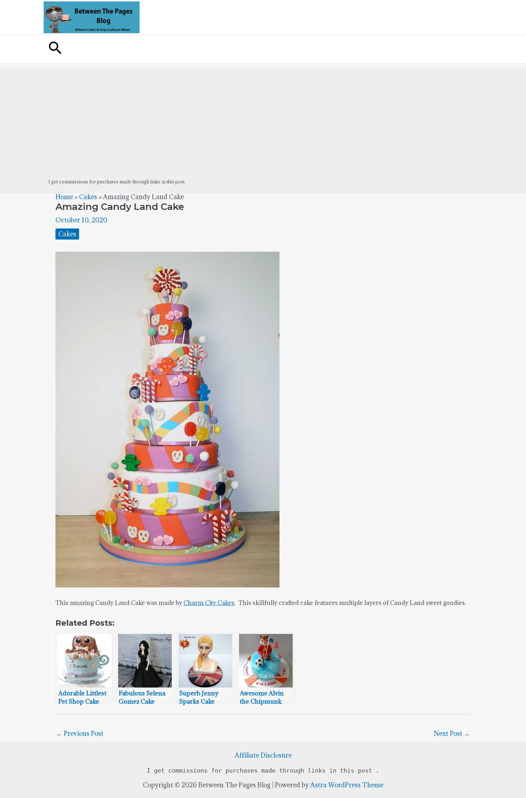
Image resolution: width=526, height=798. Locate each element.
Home (64, 197)
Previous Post (79, 733)
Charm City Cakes (209, 603)
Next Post (452, 733)
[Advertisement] (263, 117)
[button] (55, 49)
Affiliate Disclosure (263, 755)
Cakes (88, 197)
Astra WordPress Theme (346, 785)
